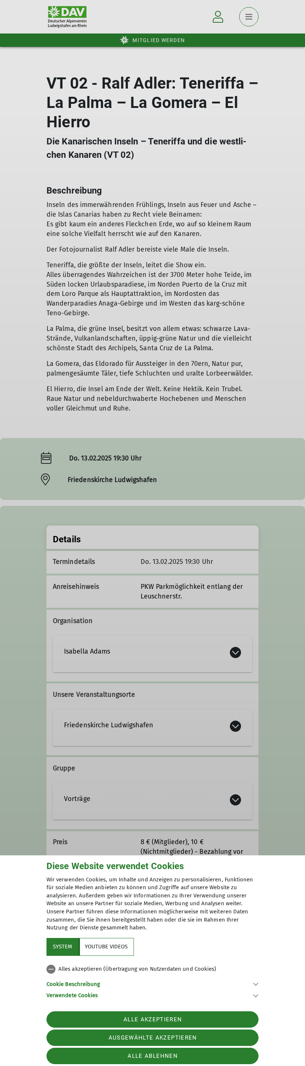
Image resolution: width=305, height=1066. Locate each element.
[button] (152, 984)
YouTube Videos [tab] (106, 946)
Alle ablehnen (152, 1056)
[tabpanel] (152, 981)
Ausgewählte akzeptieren (153, 1037)
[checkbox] (152, 969)
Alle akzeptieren (152, 1019)
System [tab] (62, 946)
